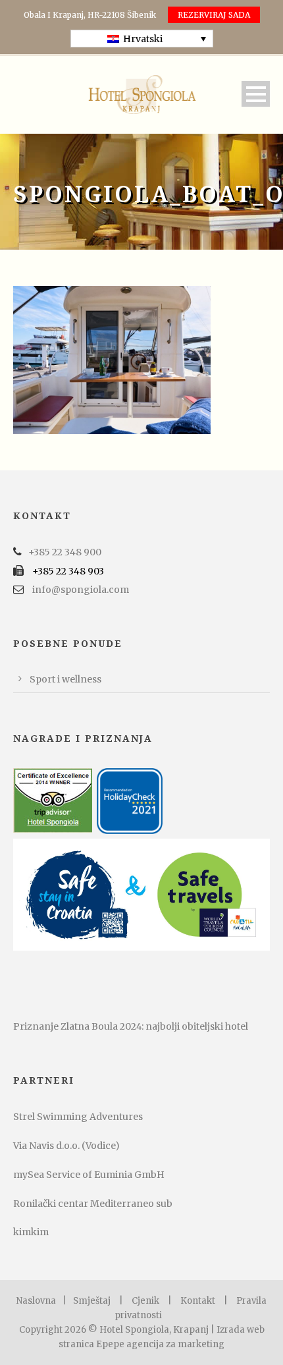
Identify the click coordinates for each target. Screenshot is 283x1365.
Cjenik (145, 1300)
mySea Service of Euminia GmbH (89, 1175)
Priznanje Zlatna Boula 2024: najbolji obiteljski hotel (130, 1026)
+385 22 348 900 (64, 552)
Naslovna (36, 1300)
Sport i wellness (65, 679)
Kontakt (197, 1300)
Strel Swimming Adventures (78, 1117)
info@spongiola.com (80, 590)
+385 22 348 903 (68, 571)
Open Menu (256, 94)
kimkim (31, 1232)
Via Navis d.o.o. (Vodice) (66, 1146)
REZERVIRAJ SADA (214, 15)
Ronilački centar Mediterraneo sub (92, 1204)
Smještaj (92, 1300)
